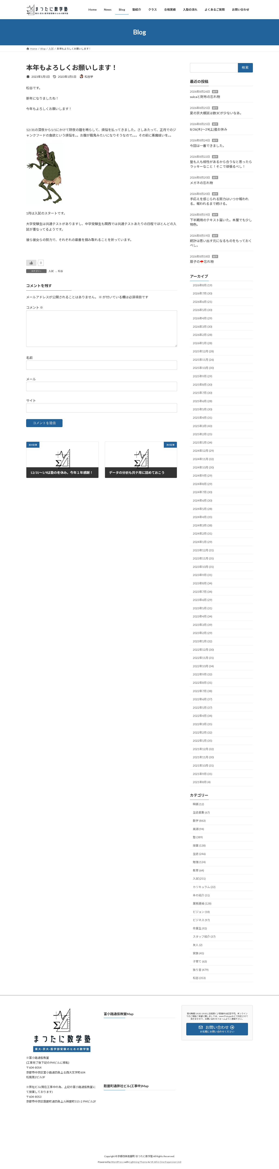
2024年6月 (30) (202, 500)
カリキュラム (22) (204, 886)
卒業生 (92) (200, 928)
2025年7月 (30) (202, 392)
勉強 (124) (199, 862)
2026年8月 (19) (202, 285)
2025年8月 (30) (202, 384)
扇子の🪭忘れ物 (202, 261)
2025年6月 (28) (202, 401)
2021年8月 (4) (202, 782)
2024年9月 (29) (202, 475)
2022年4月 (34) (202, 715)
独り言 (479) (201, 969)
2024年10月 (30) (203, 467)
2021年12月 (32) (203, 748)
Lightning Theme (138, 1161)
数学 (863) (199, 820)
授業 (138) (199, 845)
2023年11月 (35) (203, 558)
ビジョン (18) (201, 911)
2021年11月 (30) (203, 757)
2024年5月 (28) (202, 508)
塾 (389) (198, 837)
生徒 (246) (199, 853)
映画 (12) (198, 804)
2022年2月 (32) (202, 732)
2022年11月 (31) (203, 657)
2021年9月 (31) (202, 773)
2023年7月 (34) (202, 591)
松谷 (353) (199, 978)
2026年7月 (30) (202, 293)
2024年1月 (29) (202, 542)
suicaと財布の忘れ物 (205, 97)
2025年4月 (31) (202, 417)
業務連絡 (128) (202, 903)
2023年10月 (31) (203, 566)
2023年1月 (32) (202, 641)
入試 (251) (199, 878)
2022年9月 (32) (202, 674)
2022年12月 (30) (203, 649)
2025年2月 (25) (202, 434)
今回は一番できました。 (208, 145)
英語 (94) (198, 828)
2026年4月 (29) (202, 318)
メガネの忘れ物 (201, 182)
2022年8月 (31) (202, 682)
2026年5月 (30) (202, 310)
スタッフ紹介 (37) (204, 936)
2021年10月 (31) (203, 765)
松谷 (60, 271)
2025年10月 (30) (203, 368)
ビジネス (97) (201, 920)
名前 (29, 358)
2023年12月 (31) (203, 550)
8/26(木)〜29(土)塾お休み (208, 129)
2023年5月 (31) (202, 608)
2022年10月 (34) (203, 666)
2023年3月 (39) (202, 624)
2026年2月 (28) (202, 334)
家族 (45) (198, 953)
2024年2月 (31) (202, 533)
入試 (51, 271)
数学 (215, 91)
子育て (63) (200, 961)
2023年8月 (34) (202, 583)
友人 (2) (197, 945)
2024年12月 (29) (203, 450)
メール (31, 379)
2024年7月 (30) (202, 492)
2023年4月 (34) (202, 616)
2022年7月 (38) (202, 691)
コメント (34, 307)
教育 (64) (198, 870)
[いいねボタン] (31, 263)
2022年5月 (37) (202, 707)
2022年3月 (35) (202, 724)
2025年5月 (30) (202, 409)
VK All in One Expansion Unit (165, 1161)
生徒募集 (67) (201, 812)
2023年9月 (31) (202, 575)
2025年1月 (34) (202, 442)
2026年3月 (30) (202, 326)
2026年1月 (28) (202, 343)
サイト (31, 400)
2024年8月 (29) (202, 483)
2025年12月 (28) (203, 351)
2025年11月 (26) (203, 359)
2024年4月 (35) (202, 517)
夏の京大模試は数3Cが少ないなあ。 (216, 113)
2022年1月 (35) (202, 740)
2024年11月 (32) (203, 459)
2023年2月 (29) (202, 633)
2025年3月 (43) (202, 425)
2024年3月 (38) (202, 525)
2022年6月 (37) (202, 699)
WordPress (117, 1161)
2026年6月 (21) (202, 301)
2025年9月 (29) (202, 376)
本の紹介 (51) (201, 895)
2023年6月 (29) (202, 600)
